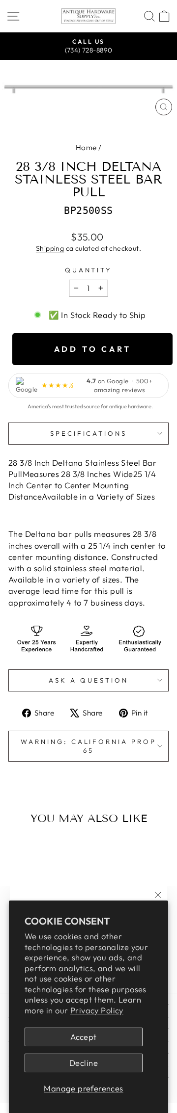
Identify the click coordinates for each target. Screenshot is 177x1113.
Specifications (88, 433)
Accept (83, 1037)
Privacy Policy (96, 1010)
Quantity (89, 270)
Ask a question (88, 680)
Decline (83, 1063)
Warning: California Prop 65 (88, 746)
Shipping (50, 248)
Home (86, 147)
